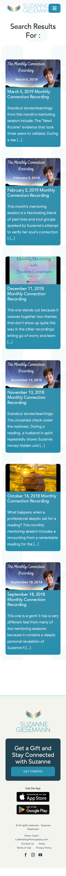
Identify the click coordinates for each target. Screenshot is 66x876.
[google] (33, 806)
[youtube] (40, 855)
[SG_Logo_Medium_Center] (33, 710)
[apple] (33, 793)
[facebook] (25, 855)
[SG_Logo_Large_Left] (30, 4)
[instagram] (33, 855)
